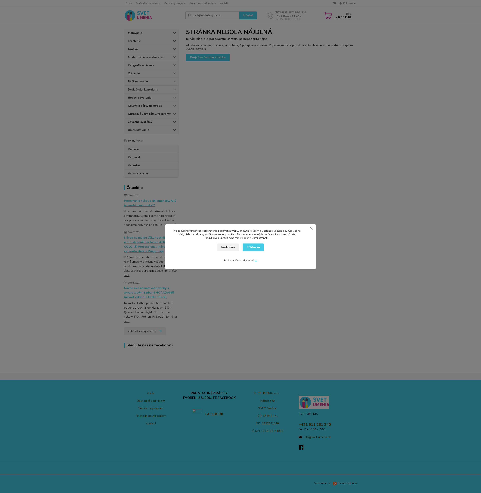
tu (256, 260)
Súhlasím (253, 247)
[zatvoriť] (311, 228)
